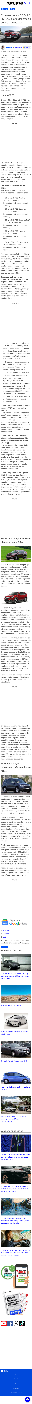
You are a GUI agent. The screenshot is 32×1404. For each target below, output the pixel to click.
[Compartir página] (29, 3)
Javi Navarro (18, 47)
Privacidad (16, 1388)
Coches (4, 9)
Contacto (16, 1379)
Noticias (6, 930)
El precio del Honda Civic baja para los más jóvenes (14, 1033)
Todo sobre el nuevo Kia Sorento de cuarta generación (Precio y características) (13, 1119)
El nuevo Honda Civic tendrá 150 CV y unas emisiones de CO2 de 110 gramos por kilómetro (15, 976)
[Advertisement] (16, 142)
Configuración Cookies (16, 1392)
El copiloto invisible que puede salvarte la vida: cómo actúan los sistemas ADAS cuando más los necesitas (15, 1252)
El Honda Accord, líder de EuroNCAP (14, 1061)
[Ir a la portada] (15, 3)
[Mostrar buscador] (25, 3)
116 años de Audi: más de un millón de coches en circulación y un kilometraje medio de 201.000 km (14, 1189)
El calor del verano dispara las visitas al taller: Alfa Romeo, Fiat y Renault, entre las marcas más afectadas (15, 1220)
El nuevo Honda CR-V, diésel (11, 1005)
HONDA (4, 947)
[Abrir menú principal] (3, 3)
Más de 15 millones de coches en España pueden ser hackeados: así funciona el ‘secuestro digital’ (15, 1157)
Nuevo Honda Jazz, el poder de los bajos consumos (15, 1088)
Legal (16, 1383)
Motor (12, 9)
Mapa (16, 1374)
